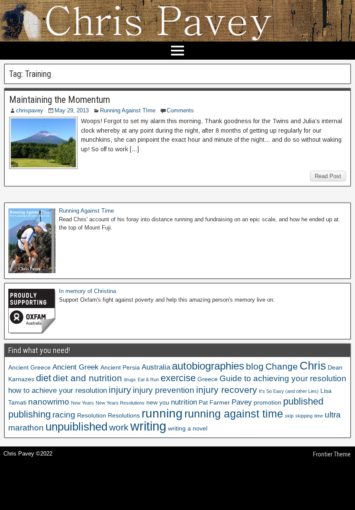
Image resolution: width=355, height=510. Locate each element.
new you (157, 402)
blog (255, 366)
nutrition (184, 402)
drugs (130, 379)
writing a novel (187, 428)
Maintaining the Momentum (59, 99)
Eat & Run (148, 379)
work (119, 427)
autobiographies (208, 366)
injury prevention (163, 390)
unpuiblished (76, 426)
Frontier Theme (332, 454)
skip (289, 415)
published (303, 401)
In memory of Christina (87, 291)
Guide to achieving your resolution (282, 378)
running (162, 413)
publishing (29, 414)
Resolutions (124, 415)
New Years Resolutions (120, 402)
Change (281, 366)
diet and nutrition (87, 378)
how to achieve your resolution (57, 390)
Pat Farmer (214, 402)
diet (43, 378)
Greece (207, 379)
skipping (304, 415)
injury (120, 390)
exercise (178, 378)
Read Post (328, 176)
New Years (82, 402)
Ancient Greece (29, 367)
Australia (156, 367)
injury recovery (226, 390)
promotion (267, 402)
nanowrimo (48, 401)
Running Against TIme (127, 110)
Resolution (91, 415)
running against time (233, 414)
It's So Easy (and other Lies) (289, 391)
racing (63, 414)
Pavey (242, 402)
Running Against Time (86, 210)
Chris (313, 365)
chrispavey (29, 110)
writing (148, 426)
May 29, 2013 (72, 110)
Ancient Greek (75, 367)
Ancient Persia (120, 367)
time (318, 415)
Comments (180, 110)
